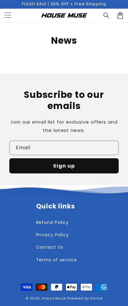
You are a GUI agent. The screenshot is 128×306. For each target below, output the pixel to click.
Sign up (64, 165)
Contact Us (49, 247)
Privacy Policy (52, 235)
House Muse (54, 298)
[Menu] (8, 15)
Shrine (96, 298)
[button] (106, 15)
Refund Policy (52, 222)
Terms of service (56, 260)
